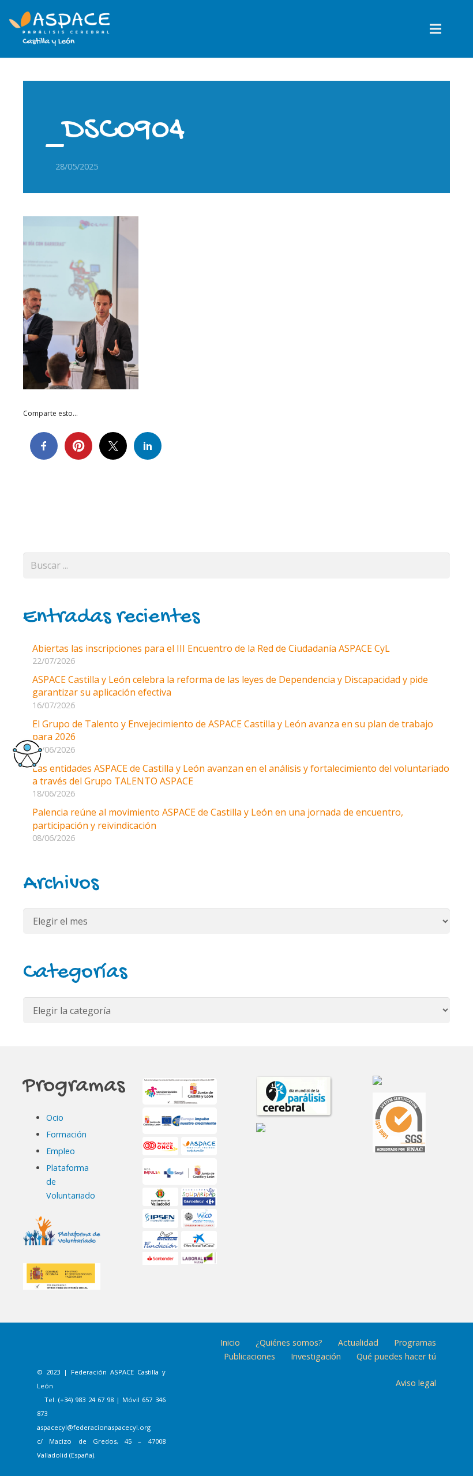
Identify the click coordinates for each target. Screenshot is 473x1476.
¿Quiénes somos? (289, 1342)
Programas (415, 1342)
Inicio (230, 1342)
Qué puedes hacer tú (396, 1356)
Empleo (60, 1151)
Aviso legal (416, 1382)
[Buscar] (460, 29)
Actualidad (358, 1342)
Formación (66, 1134)
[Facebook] (50, 1350)
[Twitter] (107, 1350)
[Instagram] (79, 1350)
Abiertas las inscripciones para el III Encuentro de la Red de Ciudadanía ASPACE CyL (211, 648)
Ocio (54, 1117)
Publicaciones (249, 1356)
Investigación (316, 1356)
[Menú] (436, 28)
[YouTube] (136, 1350)
